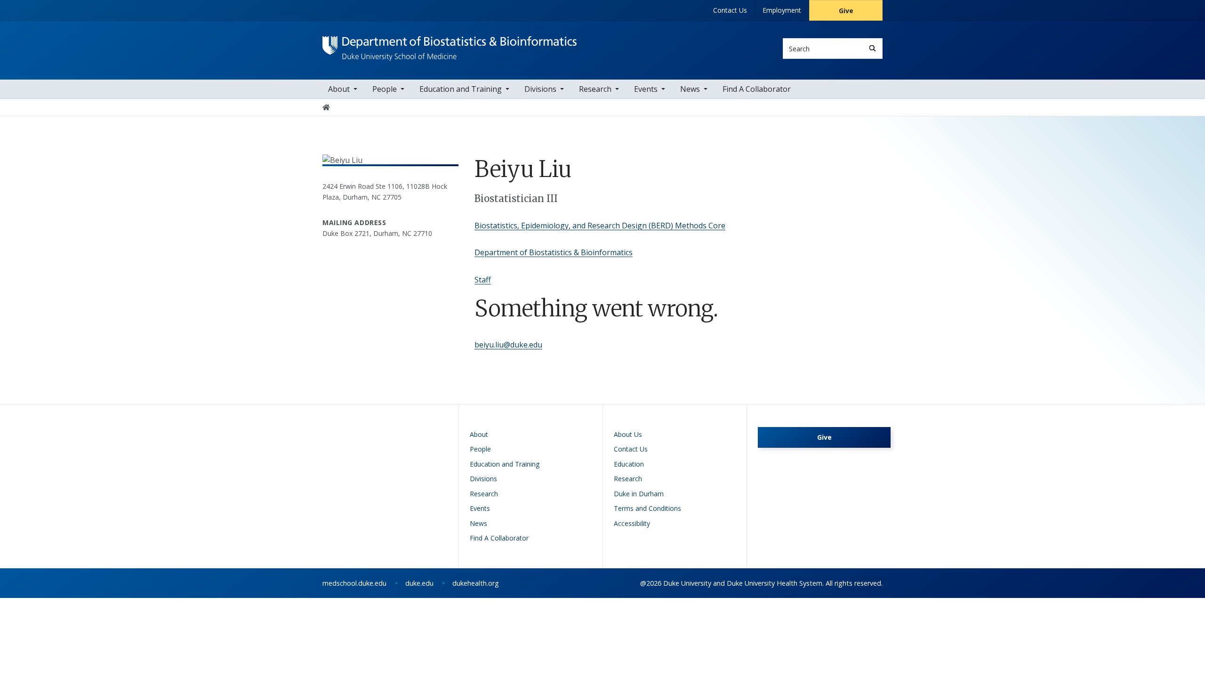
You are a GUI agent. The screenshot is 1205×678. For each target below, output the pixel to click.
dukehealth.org (475, 583)
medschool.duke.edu (354, 583)
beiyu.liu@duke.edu (508, 344)
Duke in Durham (639, 493)
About (339, 89)
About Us (628, 434)
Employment (782, 10)
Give (846, 10)
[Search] (872, 48)
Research (595, 89)
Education (629, 464)
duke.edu (419, 583)
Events (646, 89)
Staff (482, 279)
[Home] (449, 45)
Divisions (540, 89)
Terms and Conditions (647, 508)
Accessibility (632, 523)
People (384, 89)
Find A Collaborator (757, 89)
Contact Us (730, 10)
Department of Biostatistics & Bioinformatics (553, 252)
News (690, 89)
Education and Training (460, 89)
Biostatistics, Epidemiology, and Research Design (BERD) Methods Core (599, 225)
